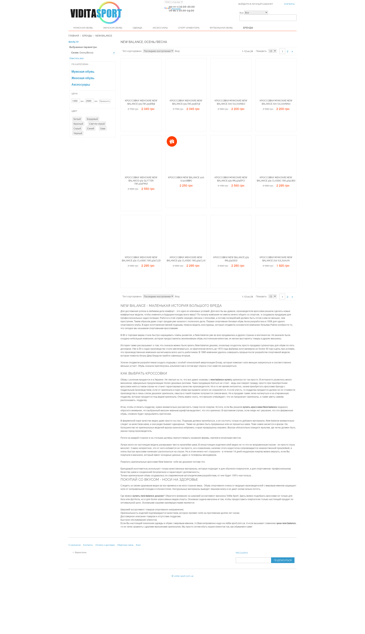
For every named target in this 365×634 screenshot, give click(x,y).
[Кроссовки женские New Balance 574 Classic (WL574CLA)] (186, 235)
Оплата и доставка (105, 545)
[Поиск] (293, 14)
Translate (176, 8)
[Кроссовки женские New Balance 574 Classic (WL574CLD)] (141, 235)
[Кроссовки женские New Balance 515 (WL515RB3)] (141, 78)
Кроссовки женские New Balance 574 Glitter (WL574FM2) (141, 180)
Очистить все (76, 58)
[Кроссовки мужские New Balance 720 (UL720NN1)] (276, 78)
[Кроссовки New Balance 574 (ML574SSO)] (231, 235)
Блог (138, 545)
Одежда (137, 27)
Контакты (88, 545)
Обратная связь (125, 545)
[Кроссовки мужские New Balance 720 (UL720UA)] (276, 235)
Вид (177, 51)
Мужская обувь (83, 27)
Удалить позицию (114, 53)
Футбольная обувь (221, 27)
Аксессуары (160, 27)
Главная (73, 35)
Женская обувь (112, 27)
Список (190, 51)
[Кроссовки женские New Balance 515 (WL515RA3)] (186, 78)
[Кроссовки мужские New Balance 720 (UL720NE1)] (231, 78)
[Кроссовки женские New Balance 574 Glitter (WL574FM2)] (141, 155)
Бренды (248, 27)
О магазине (74, 545)
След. (292, 51)
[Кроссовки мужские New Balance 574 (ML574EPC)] (231, 155)
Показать (261, 51)
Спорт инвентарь (188, 27)
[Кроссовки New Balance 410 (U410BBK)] (186, 155)
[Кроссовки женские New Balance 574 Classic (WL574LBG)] (276, 155)
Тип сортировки (131, 51)
